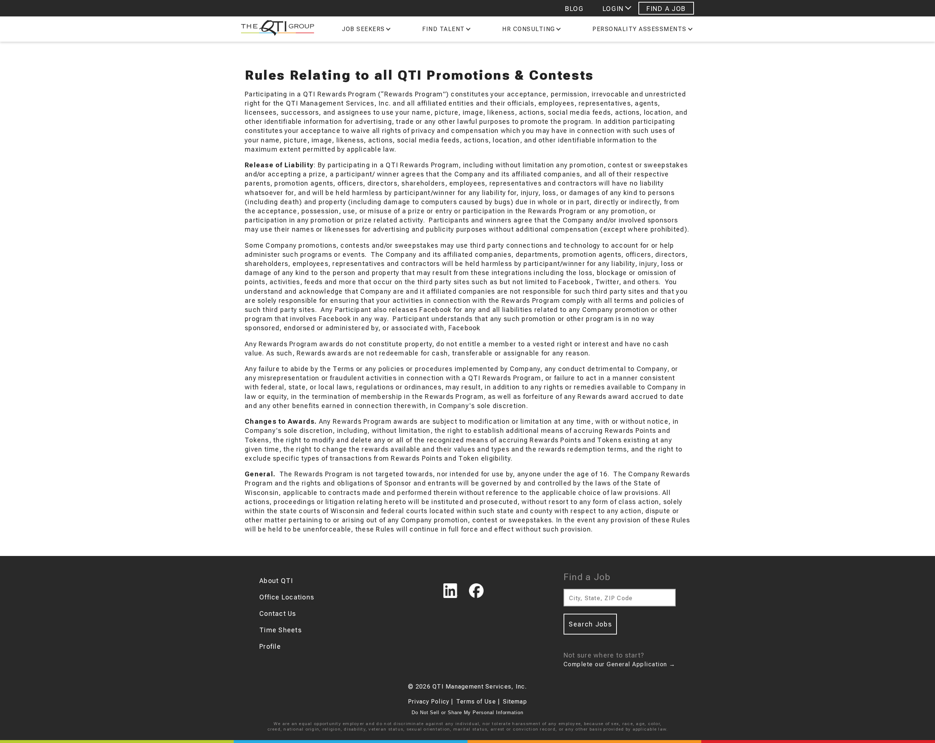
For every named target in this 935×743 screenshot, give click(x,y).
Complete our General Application (620, 664)
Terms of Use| (478, 701)
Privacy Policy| (430, 701)
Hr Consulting (528, 29)
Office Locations (286, 597)
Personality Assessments (639, 29)
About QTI (276, 580)
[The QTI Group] (274, 29)
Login (613, 8)
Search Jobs (590, 624)
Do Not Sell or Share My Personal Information (467, 712)
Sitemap (515, 701)
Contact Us (277, 613)
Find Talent (443, 29)
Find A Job (666, 8)
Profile (270, 646)
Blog (574, 8)
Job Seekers (363, 29)
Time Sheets (280, 630)
